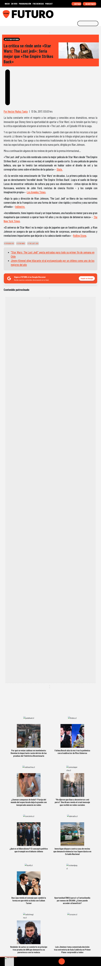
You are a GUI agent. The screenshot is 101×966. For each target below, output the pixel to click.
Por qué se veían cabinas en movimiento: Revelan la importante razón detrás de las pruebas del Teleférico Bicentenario (29, 753)
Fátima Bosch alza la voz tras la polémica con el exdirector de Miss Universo (72, 751)
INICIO (7, 3)
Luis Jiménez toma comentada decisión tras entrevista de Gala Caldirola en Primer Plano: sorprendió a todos (72, 949)
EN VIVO (14, 3)
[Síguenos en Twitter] (86, 13)
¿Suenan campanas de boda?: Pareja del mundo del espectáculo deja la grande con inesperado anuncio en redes (29, 802)
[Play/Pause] (62, 961)
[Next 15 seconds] (68, 961)
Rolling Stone (79, 235)
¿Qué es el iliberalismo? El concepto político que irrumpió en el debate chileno (29, 850)
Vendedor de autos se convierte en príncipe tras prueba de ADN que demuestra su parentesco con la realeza (28, 949)
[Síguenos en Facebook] (82, 13)
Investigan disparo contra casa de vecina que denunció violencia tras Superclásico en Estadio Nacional (72, 851)
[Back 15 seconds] (55, 961)
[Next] (74, 961)
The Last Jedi (33, 243)
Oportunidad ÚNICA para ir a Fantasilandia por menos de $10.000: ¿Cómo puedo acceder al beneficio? (72, 900)
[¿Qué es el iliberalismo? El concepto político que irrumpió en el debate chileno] (29, 834)
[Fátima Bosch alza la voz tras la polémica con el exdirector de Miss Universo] (72, 736)
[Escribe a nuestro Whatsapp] (98, 13)
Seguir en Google (87, 278)
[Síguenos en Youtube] (90, 13)
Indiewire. (20, 206)
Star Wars (21, 243)
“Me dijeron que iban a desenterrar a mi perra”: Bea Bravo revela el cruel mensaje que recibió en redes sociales (72, 802)
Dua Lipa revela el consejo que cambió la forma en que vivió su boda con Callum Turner (28, 900)
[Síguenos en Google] (70, 13)
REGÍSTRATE (90, 4)
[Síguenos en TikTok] (78, 13)
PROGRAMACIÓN (25, 3)
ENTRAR (77, 4)
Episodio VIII (9, 243)
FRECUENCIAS (38, 3)
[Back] (49, 961)
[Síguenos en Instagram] (74, 13)
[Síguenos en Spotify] (94, 13)
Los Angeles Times (36, 192)
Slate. (60, 169)
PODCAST (49, 3)
